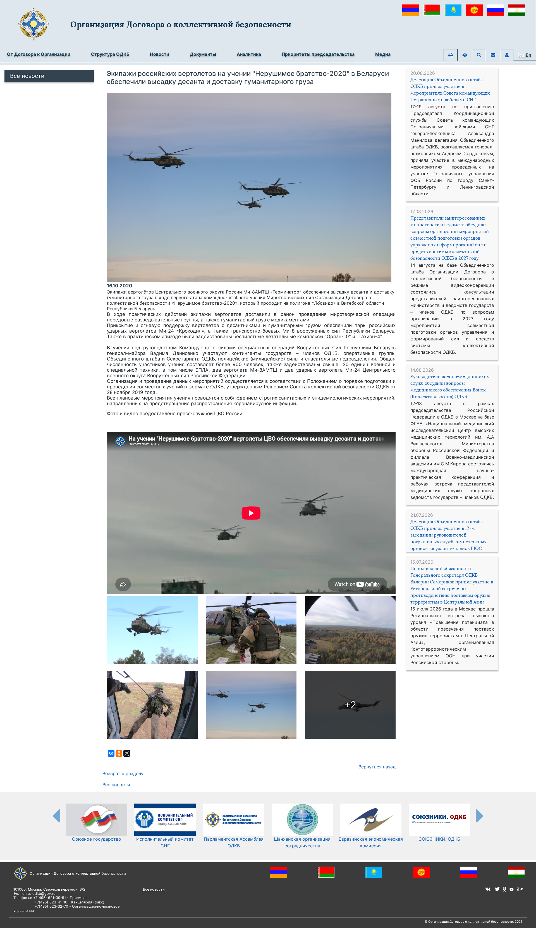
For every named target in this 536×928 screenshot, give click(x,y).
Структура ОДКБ (110, 54)
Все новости (27, 76)
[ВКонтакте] (111, 753)
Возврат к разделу (122, 773)
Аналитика (249, 54)
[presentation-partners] (56, 815)
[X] (126, 753)
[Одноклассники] (119, 753)
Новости (159, 54)
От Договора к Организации (38, 54)
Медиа (383, 54)
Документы (203, 54)
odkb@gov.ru (43, 893)
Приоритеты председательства (318, 54)
